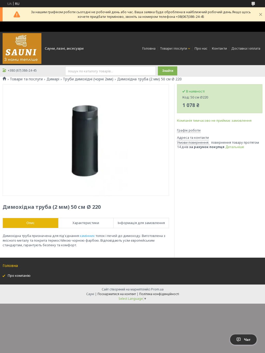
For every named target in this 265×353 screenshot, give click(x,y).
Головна (149, 48)
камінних (87, 235)
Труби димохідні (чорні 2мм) (88, 79)
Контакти (219, 48)
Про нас (201, 48)
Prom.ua (157, 289)
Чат (247, 339)
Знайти (167, 71)
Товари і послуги (173, 48)
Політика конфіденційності (159, 294)
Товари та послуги (26, 79)
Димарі (53, 79)
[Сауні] (22, 48)
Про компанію (19, 275)
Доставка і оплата (245, 48)
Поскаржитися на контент (117, 294)
